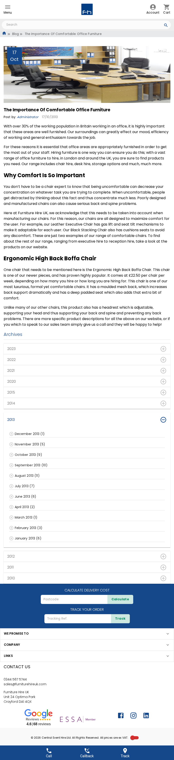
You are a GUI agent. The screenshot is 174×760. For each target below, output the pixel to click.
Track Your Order (87, 609)
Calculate (120, 599)
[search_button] (166, 26)
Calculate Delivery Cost (87, 590)
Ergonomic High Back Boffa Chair (122, 269)
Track (120, 618)
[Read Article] (11, 434)
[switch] (132, 737)
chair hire (64, 163)
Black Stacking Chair (88, 230)
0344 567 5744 (15, 679)
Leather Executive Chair (72, 224)
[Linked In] (146, 715)
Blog (15, 34)
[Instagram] (133, 715)
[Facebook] (120, 715)
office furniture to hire (39, 158)
